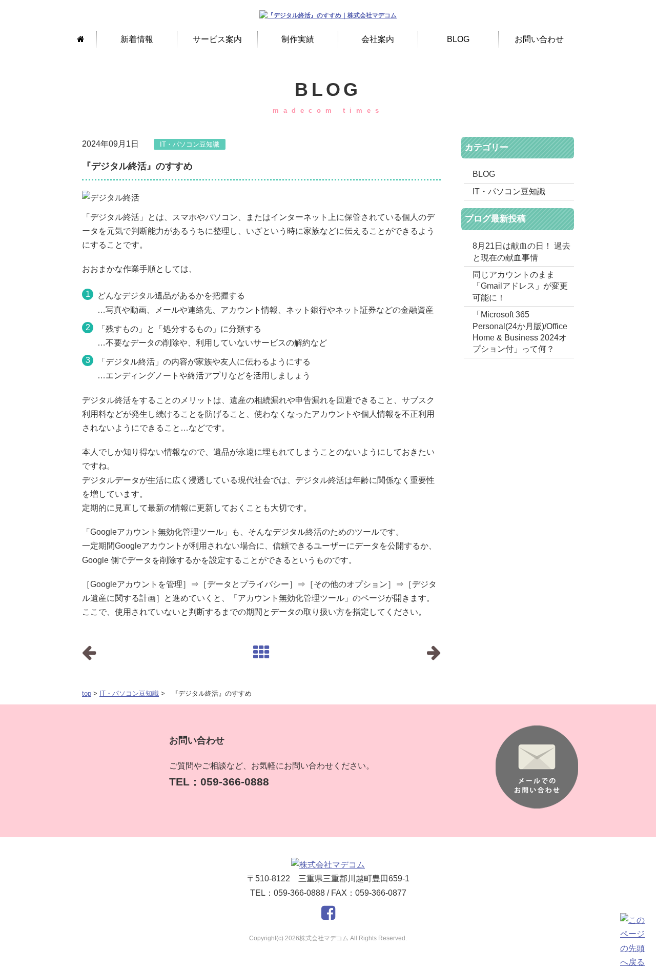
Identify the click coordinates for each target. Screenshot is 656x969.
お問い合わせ (539, 39)
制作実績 (297, 39)
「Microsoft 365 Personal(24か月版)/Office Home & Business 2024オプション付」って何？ (520, 331)
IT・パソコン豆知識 (129, 693)
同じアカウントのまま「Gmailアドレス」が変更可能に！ (520, 286)
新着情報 (136, 39)
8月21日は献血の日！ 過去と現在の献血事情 (521, 251)
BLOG (458, 39)
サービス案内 (217, 39)
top (86, 693)
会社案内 (377, 39)
